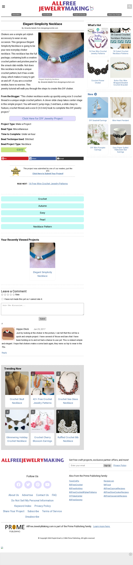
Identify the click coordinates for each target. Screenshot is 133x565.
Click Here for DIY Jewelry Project (42, 118)
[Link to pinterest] (38, 485)
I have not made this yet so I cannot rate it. (23, 299)
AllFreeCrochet (76, 485)
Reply (4, 353)
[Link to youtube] (47, 485)
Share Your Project (13, 511)
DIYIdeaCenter (75, 496)
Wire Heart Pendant (120, 121)
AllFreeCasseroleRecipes (115, 496)
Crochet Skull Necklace (17, 401)
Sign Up (107, 466)
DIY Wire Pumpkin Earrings (97, 149)
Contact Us (42, 495)
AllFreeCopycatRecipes (114, 488)
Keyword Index (22, 505)
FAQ (54, 495)
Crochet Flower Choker (97, 82)
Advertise (27, 495)
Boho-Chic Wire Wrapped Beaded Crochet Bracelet (120, 83)
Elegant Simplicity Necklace (42, 274)
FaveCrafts (74, 481)
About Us (13, 495)
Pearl (42, 219)
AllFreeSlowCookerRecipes (116, 492)
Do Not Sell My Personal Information (32, 500)
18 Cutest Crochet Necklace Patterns (120, 52)
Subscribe (33, 511)
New (90, 94)
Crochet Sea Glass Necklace (68, 401)
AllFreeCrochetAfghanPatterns (83, 492)
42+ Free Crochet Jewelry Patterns (42, 401)
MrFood (107, 485)
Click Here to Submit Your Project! (47, 174)
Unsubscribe (32, 516)
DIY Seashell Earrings (98, 121)
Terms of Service (52, 511)
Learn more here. (101, 526)
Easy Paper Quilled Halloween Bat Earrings (120, 150)
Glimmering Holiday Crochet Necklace (17, 439)
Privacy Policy (42, 505)
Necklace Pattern (42, 226)
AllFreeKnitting (75, 488)
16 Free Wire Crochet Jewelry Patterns (48, 183)
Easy (42, 212)
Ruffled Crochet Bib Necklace (68, 439)
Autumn (42, 205)
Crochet (42, 198)
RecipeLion (109, 481)
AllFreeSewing (75, 500)
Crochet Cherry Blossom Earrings (42, 439)
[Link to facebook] (18, 485)
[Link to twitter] (28, 485)
